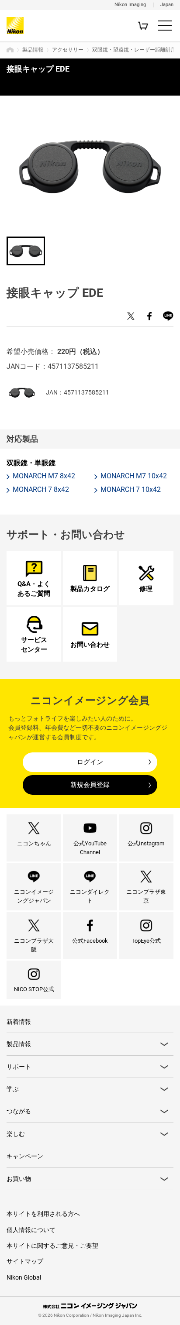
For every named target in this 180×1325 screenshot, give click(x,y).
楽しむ (16, 1133)
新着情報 (19, 1021)
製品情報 (32, 50)
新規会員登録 (90, 785)
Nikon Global (24, 1277)
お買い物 (19, 1178)
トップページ (10, 49)
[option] (90, 166)
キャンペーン (25, 1156)
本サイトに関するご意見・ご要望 (52, 1245)
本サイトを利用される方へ (43, 1213)
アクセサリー (67, 50)
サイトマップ (25, 1261)
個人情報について (31, 1229)
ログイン (90, 762)
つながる (19, 1111)
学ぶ (13, 1088)
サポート (19, 1066)
